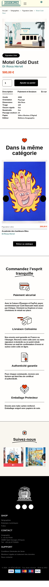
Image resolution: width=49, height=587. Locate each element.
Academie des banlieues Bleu (15, 231)
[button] (33, 3)
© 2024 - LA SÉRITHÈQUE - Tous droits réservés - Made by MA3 (24, 568)
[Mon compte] (46, 3)
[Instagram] (31, 506)
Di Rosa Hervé (12, 66)
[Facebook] (18, 506)
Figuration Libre (11, 55)
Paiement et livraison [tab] (27, 92)
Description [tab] (7, 92)
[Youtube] (24, 506)
